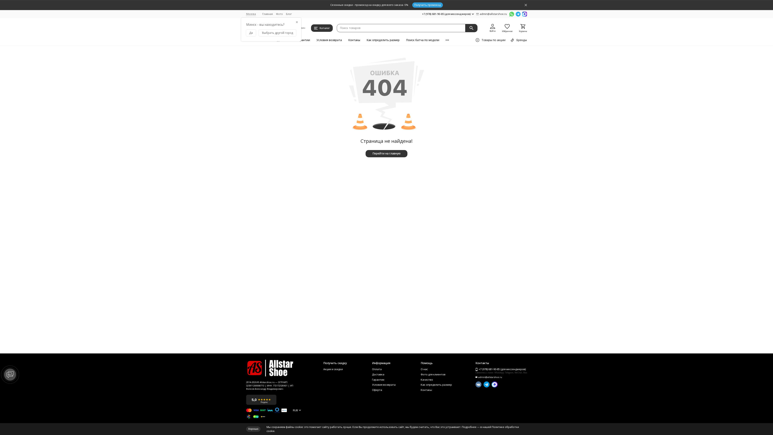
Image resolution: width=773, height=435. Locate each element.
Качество (427, 379)
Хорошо (253, 429)
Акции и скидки (333, 369)
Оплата (377, 369)
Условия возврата (329, 40)
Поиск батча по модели (422, 40)
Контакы (354, 40)
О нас (424, 369)
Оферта (377, 390)
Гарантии (303, 40)
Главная (267, 14)
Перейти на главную (386, 153)
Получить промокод (427, 5)
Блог (289, 14)
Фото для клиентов (433, 374)
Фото (279, 14)
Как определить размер (383, 40)
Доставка (378, 374)
